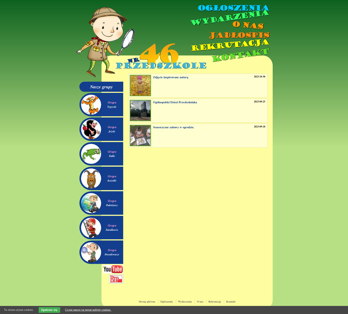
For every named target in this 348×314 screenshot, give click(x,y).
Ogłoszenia (233, 8)
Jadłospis (238, 35)
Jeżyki (112, 131)
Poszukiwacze (112, 254)
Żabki (112, 156)
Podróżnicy (112, 205)
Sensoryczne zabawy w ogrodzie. (173, 127)
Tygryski (111, 106)
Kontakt (240, 55)
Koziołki (112, 180)
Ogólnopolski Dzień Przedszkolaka (175, 102)
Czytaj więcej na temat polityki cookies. (88, 309)
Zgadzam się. (49, 309)
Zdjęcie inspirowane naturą (170, 77)
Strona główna (147, 301)
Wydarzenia (229, 17)
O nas (247, 25)
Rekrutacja (229, 45)
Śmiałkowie (112, 230)
